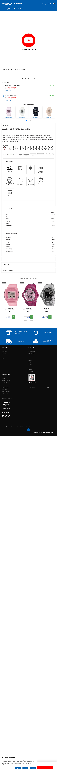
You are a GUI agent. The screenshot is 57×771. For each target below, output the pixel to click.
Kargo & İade (6, 264)
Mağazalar (4, 353)
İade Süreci (4, 389)
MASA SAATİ (31, 353)
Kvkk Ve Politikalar (6, 391)
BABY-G (30, 360)
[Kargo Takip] (45, 4)
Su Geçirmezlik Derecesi (7, 393)
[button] (26, 120)
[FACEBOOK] (6, 416)
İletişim (3, 358)
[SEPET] (53, 4)
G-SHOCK (30, 358)
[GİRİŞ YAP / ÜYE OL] (50, 4)
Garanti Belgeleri (5, 382)
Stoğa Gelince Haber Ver (29, 78)
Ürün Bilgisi (6, 125)
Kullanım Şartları (28, 426)
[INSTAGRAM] (3, 416)
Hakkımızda (4, 351)
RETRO (30, 369)
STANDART (30, 371)
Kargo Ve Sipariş (5, 387)
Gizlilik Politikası (20, 426)
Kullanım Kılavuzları (6, 380)
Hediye (3, 378)
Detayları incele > (8, 90)
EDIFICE (30, 362)
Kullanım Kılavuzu (8, 270)
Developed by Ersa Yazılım (7, 426)
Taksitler (5, 259)
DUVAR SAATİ (31, 351)
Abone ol (48, 387)
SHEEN (30, 364)
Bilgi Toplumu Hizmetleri (7, 398)
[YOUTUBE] (9, 416)
